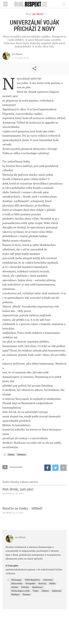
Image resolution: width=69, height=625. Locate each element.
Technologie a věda (20, 591)
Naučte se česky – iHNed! (22, 508)
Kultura (42, 583)
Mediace (21, 454)
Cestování (48, 580)
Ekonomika (16, 583)
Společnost (37, 587)
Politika (25, 587)
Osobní (14, 587)
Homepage (16, 580)
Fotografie (30, 583)
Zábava (45, 591)
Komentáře (13, 467)
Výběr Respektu (32, 580)
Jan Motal (38, 14)
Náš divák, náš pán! (18, 489)
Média (11, 454)
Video (35, 591)
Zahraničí (56, 591)
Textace (26, 594)
